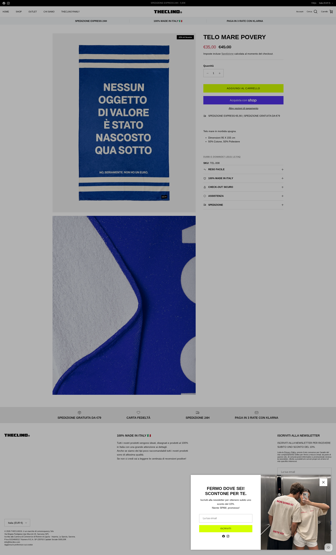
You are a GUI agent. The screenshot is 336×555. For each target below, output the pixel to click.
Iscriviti (225, 528)
